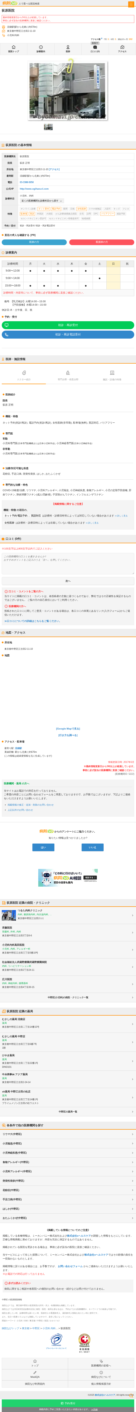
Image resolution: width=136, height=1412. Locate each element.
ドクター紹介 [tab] (24, 379)
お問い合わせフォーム (70, 1266)
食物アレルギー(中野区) (16, 1162)
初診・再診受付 (68, 325)
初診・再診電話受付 (68, 334)
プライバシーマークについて (56, 1348)
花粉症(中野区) (11, 1190)
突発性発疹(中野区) (13, 1180)
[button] (48, 126)
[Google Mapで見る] (68, 728)
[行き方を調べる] (68, 735)
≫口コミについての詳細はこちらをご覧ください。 (32, 621)
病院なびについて (101, 1376)
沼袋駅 (18, 748)
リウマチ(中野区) (12, 1134)
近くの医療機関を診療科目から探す (40, 200)
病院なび (9, 3)
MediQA (34, 1376)
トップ (35, 1365)
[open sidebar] (131, 4)
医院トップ (13, 51)
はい (43, 847)
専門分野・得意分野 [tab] (68, 379)
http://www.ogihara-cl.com (34, 188)
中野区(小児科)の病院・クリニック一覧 (68, 997)
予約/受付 (70, 1403)
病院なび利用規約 (35, 1383)
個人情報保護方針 (101, 1383)
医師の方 (34, 242)
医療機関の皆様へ (101, 1365)
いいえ (92, 847)
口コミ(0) (95, 51)
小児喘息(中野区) (12, 1143)
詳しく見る (122, 516)
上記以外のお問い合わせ (20, 810)
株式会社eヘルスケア (79, 1235)
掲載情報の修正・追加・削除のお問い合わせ (31, 804)
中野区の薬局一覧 (68, 1111)
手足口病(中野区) (12, 1199)
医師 (68, 51)
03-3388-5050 (27, 182)
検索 (131, 1395)
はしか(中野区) (11, 1208)
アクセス (122, 51)
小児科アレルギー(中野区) (17, 1171)
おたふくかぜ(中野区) (15, 1218)
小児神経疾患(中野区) (15, 1152)
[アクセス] (54, 169)
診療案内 (41, 51)
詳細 (95, 1409)
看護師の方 (102, 242)
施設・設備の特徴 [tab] (112, 379)
